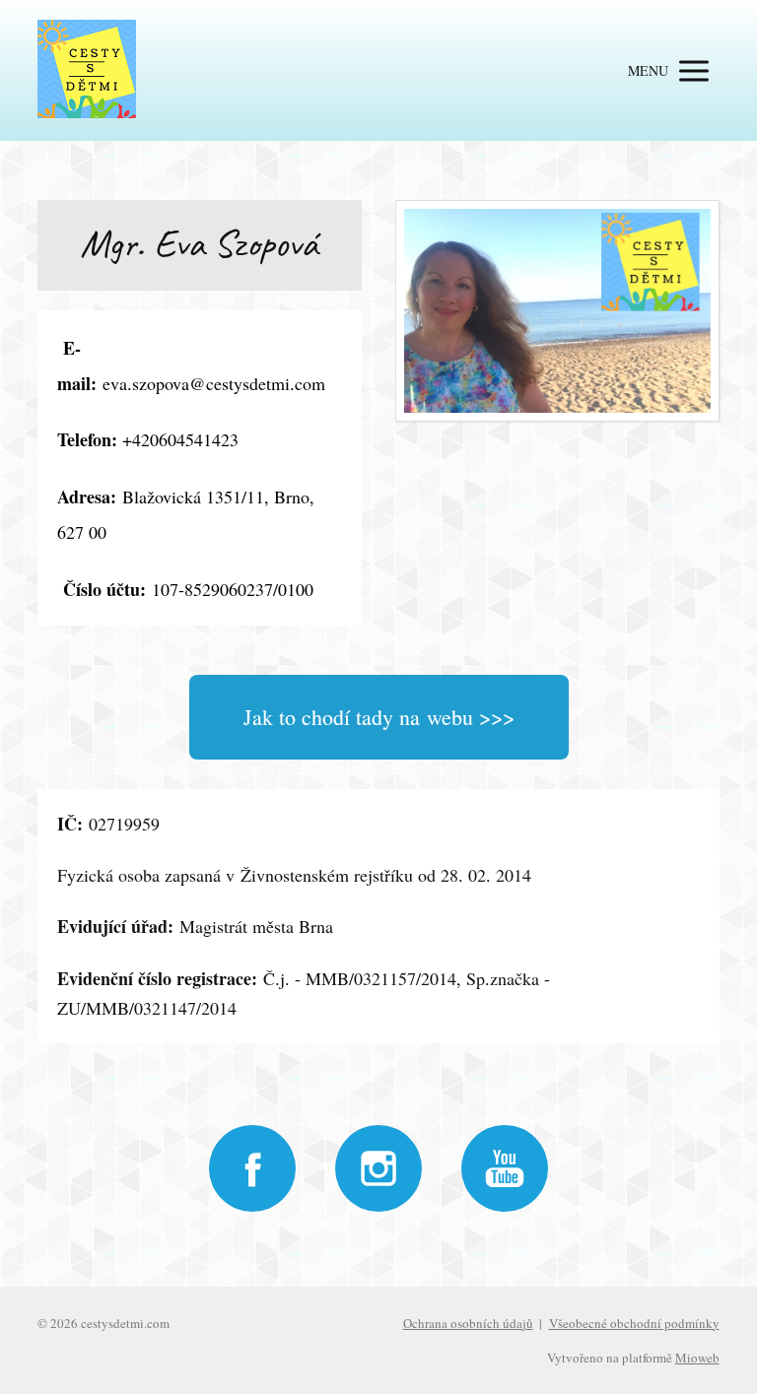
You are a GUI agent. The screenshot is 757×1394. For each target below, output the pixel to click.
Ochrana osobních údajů (468, 1323)
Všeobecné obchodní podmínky (634, 1323)
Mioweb (697, 1357)
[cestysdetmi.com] (86, 70)
